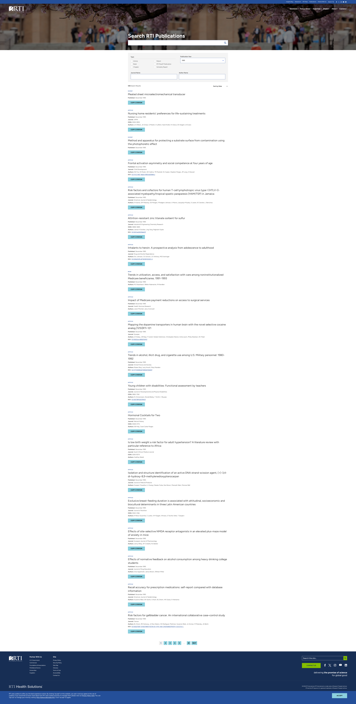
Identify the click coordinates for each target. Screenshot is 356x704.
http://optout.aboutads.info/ (45, 697)
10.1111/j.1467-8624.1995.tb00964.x (143, 174)
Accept (342, 695)
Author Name (183, 73)
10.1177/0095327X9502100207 (141, 370)
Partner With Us (322, 1)
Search (330, 2)
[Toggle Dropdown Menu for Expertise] (321, 8)
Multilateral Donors (35, 668)
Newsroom (298, 1)
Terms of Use (57, 670)
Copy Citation (136, 102)
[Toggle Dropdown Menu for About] (337, 8)
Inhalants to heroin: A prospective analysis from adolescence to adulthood (171, 247)
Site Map (55, 665)
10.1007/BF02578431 (138, 399)
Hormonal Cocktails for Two (144, 415)
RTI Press (305, 1)
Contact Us (56, 675)
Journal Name (135, 73)
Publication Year (185, 56)
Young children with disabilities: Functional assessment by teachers (167, 385)
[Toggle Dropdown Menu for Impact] (329, 8)
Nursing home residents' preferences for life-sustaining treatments (166, 113)
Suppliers (32, 673)
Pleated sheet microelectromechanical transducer (156, 94)
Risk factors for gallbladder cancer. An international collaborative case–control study (176, 615)
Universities (33, 670)
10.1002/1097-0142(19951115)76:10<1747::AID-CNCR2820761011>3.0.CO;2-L (157, 626)
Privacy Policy (57, 660)
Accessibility (56, 673)
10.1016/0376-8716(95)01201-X (142, 259)
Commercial (33, 662)
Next (194, 643)
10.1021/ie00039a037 (138, 232)
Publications (312, 1)
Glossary (55, 668)
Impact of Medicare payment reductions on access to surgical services (169, 300)
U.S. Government (35, 660)
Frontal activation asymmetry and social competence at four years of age (170, 163)
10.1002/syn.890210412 (139, 339)
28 (188, 643)
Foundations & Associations (38, 665)
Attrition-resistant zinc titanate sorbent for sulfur (156, 218)
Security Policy (57, 662)
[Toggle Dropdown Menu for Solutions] (298, 8)
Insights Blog (289, 1)
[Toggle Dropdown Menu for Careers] (346, 8)
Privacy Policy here (88, 695)
